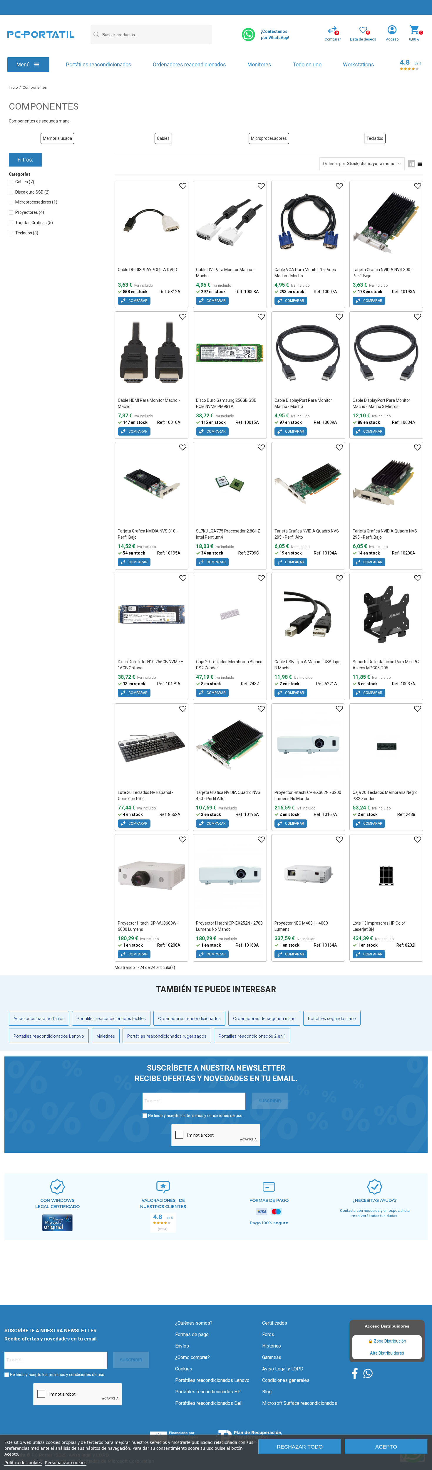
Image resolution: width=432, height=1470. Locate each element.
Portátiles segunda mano (332, 1018)
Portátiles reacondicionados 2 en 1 (252, 1036)
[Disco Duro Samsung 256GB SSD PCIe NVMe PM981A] (229, 353)
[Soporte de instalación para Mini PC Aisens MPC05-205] (386, 614)
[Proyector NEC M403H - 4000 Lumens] (308, 875)
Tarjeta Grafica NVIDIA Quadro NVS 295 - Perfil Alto (306, 534)
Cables (163, 138)
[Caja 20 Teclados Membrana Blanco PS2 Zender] (229, 614)
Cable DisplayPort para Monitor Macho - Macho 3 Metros (381, 403)
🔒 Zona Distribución (387, 1341)
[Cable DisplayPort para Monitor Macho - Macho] (308, 353)
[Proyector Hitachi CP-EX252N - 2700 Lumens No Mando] (229, 875)
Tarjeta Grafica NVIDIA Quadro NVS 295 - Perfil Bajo (385, 534)
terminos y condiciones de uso (214, 1115)
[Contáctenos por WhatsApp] (248, 34)
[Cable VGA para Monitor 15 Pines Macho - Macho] (308, 222)
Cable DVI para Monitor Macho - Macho (225, 272)
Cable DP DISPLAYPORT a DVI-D (147, 269)
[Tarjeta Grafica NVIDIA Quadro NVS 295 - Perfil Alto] (308, 483)
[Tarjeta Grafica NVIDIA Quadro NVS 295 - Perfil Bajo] (386, 483)
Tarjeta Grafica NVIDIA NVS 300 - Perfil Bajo (383, 272)
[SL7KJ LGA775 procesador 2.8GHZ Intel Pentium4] (229, 483)
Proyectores (29, 212)
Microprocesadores (269, 138)
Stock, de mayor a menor (372, 163)
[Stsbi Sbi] (354, 1373)
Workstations (358, 64)
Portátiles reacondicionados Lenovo (49, 1036)
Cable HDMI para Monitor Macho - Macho (149, 403)
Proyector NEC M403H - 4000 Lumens (301, 926)
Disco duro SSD (32, 192)
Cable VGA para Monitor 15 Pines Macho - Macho (305, 272)
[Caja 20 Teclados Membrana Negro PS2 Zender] (386, 745)
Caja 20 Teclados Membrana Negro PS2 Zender (385, 795)
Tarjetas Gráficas (34, 222)
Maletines (105, 1036)
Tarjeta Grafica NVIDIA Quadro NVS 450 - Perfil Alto (228, 795)
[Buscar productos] (96, 34)
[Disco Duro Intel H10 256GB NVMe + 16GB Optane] (151, 614)
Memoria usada (57, 138)
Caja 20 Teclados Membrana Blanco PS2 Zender (229, 664)
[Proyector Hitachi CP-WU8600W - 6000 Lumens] (151, 875)
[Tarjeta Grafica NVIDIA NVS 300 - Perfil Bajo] (386, 222)
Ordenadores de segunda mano (264, 1018)
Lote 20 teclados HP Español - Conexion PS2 (145, 795)
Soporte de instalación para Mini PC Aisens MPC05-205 (386, 664)
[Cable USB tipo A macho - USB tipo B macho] (308, 614)
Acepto (386, 1447)
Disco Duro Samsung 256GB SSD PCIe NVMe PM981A (226, 403)
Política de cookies (23, 1462)
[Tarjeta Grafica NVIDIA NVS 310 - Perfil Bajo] (151, 483)
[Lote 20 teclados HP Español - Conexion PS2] (151, 745)
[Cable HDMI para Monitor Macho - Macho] (151, 353)
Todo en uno (307, 64)
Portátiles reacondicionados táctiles (111, 1018)
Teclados (374, 138)
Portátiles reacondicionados (98, 64)
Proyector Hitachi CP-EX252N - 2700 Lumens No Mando (229, 926)
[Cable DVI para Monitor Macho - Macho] (229, 222)
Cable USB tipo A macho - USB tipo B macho (307, 664)
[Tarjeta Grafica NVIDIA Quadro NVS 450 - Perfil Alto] (229, 745)
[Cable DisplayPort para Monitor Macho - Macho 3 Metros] (386, 353)
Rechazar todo (300, 1447)
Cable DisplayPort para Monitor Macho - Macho (303, 403)
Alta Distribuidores (387, 1353)
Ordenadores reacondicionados (189, 64)
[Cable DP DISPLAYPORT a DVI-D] (151, 222)
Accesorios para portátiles (39, 1018)
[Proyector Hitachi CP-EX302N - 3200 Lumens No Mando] (308, 745)
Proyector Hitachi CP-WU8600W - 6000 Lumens (148, 926)
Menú (23, 64)
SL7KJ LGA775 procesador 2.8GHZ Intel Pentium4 (228, 534)
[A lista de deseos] (182, 186)
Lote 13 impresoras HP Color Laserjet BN (379, 926)
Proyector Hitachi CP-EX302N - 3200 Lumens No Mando (307, 795)
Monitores (259, 64)
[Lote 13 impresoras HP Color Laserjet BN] (386, 875)
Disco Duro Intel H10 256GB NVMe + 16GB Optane (150, 664)
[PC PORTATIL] (40, 34)
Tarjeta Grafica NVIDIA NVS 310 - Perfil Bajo (148, 534)
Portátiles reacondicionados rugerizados (166, 1036)
